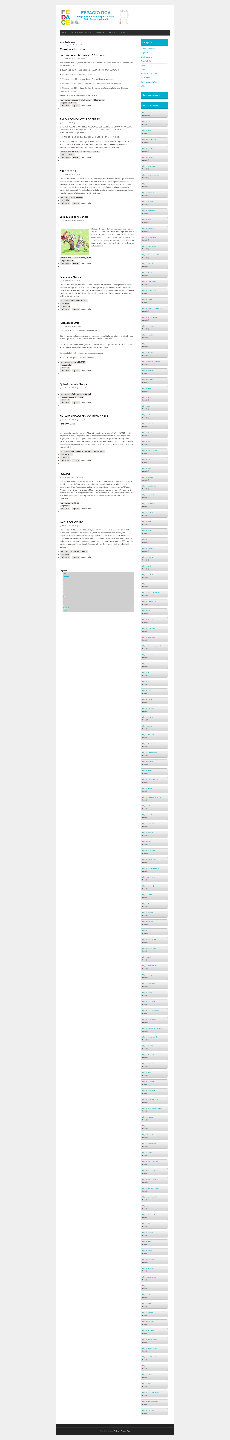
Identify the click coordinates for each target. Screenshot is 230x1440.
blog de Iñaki (65, 200)
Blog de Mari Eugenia (149, 939)
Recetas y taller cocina (149, 74)
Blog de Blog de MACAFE (150, 1161)
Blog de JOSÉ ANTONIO (150, 601)
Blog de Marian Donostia (150, 1099)
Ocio (143, 69)
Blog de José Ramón (148, 1001)
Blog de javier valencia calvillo (151, 797)
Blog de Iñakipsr (147, 806)
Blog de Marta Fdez (148, 904)
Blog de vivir (146, 584)
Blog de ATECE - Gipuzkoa (150, 1010)
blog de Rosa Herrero (68, 103)
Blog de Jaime (146, 1383)
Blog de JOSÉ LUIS (148, 148)
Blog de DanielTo (147, 423)
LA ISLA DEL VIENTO (71, 522)
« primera (66, 574)
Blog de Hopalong (148, 548)
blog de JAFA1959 (67, 261)
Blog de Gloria (146, 841)
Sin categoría (146, 78)
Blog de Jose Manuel (148, 877)
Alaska (78, 326)
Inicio (64, 32)
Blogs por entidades (151, 95)
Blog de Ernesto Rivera (149, 1348)
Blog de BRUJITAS (148, 264)
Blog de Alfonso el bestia (150, 450)
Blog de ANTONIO (148, 512)
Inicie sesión (64, 106)
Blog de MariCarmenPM (149, 237)
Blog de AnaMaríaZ (148, 228)
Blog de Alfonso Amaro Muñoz (152, 255)
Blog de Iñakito (147, 1374)
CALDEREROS (68, 171)
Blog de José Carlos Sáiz (149, 1197)
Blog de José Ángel (148, 1410)
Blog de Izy (145, 664)
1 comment (64, 368)
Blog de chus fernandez (149, 139)
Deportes (144, 53)
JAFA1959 (80, 220)
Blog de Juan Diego (148, 708)
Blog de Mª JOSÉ (147, 201)
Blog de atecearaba (148, 832)
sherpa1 (82, 420)
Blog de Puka (146, 397)
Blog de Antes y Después (150, 1179)
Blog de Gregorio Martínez (150, 868)
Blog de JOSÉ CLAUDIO (150, 966)
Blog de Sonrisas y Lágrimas (151, 361)
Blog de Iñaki (146, 415)
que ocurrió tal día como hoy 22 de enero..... (84, 55)
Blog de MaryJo (147, 272)
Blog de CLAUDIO (148, 1321)
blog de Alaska (65, 365)
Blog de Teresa (146, 1241)
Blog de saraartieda (148, 761)
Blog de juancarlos (148, 1206)
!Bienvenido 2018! (70, 323)
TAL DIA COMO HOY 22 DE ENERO (80, 119)
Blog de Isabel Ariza (148, 1126)
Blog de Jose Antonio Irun (150, 1392)
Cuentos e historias (148, 49)
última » (65, 611)
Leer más (82, 100)
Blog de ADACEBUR (148, 1090)
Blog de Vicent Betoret (149, 1135)
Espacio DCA (146, 61)
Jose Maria (80, 123)
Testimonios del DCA (148, 82)
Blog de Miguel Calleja (149, 290)
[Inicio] (115, 17)
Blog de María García (148, 744)
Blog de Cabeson (147, 344)
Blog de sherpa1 (147, 112)
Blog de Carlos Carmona (150, 1170)
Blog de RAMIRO (147, 299)
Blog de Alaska (147, 530)
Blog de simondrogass (149, 859)
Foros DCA (113, 32)
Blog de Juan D (147, 121)
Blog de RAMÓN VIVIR (149, 281)
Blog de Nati (146, 459)
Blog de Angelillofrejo (149, 1143)
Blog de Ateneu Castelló (149, 1019)
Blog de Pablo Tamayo (149, 815)
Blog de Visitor (147, 468)
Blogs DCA (100, 32)
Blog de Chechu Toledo (149, 1215)
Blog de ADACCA (147, 992)
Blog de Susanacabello (149, 1339)
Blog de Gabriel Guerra (149, 752)
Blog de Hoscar (147, 1152)
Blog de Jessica (147, 770)
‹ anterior (66, 576)
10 (63, 596)
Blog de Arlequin (147, 1312)
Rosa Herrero (81, 59)
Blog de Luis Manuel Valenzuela (152, 1357)
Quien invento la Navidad (74, 384)
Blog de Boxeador (148, 823)
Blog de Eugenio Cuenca (150, 495)
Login (123, 32)
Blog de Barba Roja (148, 886)
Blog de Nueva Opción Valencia (152, 308)
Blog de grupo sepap (148, 628)
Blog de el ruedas (147, 157)
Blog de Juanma (147, 699)
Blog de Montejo (147, 912)
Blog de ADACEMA (148, 1259)
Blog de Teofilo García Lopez (151, 779)
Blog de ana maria (148, 1366)
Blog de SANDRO (148, 370)
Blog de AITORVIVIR (148, 504)
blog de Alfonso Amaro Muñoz (71, 397)
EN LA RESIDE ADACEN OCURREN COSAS (84, 416)
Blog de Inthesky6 (148, 1330)
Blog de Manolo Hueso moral (151, 646)
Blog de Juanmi (147, 726)
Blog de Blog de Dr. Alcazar (150, 592)
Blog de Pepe (146, 130)
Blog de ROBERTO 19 (149, 192)
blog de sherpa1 (66, 454)
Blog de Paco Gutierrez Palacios (152, 1108)
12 (63, 602)
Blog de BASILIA (147, 477)
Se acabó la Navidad (71, 277)
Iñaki (78, 175)
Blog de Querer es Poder (150, 326)
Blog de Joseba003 (148, 655)
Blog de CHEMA (147, 379)
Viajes (143, 86)
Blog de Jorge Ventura (149, 1277)
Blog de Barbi (146, 930)
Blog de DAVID (147, 895)
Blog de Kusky (146, 441)
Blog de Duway (147, 975)
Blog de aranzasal (147, 1063)
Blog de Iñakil (146, 1295)
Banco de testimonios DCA (81, 32)
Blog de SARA (146, 388)
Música (143, 65)
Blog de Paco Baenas (148, 1081)
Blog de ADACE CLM (149, 948)
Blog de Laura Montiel (149, 486)
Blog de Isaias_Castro (149, 166)
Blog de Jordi (146, 957)
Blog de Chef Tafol (148, 1046)
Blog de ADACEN (147, 1232)
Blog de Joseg (146, 690)
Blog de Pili (145, 672)
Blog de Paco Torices (148, 850)
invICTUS (65, 474)
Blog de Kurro (146, 1303)
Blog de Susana (147, 184)
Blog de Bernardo (147, 619)
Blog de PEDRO (147, 788)
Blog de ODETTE (147, 557)
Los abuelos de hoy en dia (74, 217)
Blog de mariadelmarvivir (150, 1401)
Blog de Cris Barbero (148, 575)
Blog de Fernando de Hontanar (152, 1028)
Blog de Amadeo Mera (149, 210)
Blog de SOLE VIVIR (148, 717)
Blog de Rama (146, 539)
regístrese (75, 106)
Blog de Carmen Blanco (149, 317)
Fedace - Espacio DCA (122, 1431)
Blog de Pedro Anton (148, 637)
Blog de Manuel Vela (148, 1055)
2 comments (65, 306)
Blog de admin (146, 1223)
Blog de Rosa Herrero (149, 246)
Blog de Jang (146, 406)
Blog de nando (147, 521)
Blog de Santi (146, 566)
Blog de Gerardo (147, 921)
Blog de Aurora (147, 1250)
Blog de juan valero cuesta (150, 1188)
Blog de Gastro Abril (148, 983)
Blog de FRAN (146, 1072)
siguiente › (66, 608)
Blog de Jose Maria (148, 352)
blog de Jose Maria (67, 155)
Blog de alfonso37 (148, 1117)
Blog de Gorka (146, 610)
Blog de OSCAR (147, 432)
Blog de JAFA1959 (148, 735)
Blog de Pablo (146, 1286)
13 (63, 605)
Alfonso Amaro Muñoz (87, 388)
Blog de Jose (146, 681)
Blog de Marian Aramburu (150, 175)
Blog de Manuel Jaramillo (150, 1037)
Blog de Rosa (146, 219)
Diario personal (146, 57)
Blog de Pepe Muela (148, 1268)
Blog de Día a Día (147, 335)
